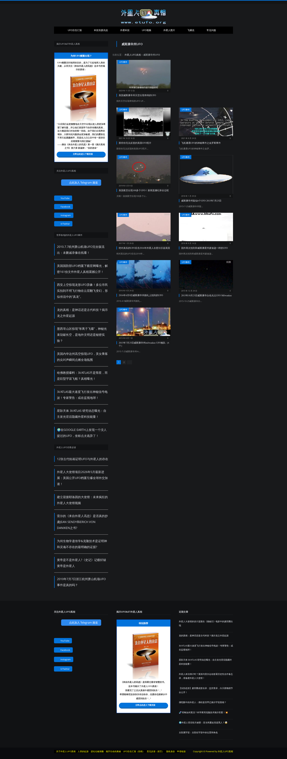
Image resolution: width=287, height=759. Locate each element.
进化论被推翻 (97, 751)
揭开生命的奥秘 (113, 751)
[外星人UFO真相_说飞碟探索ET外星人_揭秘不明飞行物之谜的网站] (143, 15)
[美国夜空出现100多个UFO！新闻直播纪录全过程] (143, 170)
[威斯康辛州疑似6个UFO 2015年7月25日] (206, 175)
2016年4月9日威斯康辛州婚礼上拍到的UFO (141, 295)
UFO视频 (146, 30)
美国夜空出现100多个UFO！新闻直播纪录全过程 (144, 190)
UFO (59, 62)
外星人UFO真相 (133, 54)
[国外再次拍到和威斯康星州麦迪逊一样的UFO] (206, 228)
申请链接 (181, 751)
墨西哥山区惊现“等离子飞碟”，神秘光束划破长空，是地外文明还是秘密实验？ (82, 335)
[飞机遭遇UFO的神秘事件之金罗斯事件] (206, 123)
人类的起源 (83, 751)
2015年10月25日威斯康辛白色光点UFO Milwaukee (206, 295)
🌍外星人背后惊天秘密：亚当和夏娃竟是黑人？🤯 (203, 722)
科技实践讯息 (101, 30)
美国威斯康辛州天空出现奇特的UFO (137, 95)
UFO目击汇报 (75, 30)
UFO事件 (123, 62)
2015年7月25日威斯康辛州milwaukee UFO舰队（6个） (144, 344)
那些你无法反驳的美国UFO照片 (135, 142)
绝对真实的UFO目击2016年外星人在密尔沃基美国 (144, 247)
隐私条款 (170, 751)
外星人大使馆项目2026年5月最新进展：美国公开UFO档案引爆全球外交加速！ (82, 478)
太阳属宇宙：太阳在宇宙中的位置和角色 (198, 732)
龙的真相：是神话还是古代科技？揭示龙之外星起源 (204, 635)
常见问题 (211, 30)
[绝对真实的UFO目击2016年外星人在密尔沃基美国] (143, 228)
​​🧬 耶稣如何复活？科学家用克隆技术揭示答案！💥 (203, 712)
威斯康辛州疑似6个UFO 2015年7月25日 (201, 200)
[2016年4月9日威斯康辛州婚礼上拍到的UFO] (143, 275)
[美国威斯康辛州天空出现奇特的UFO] (143, 75)
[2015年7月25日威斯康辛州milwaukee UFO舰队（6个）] (143, 323)
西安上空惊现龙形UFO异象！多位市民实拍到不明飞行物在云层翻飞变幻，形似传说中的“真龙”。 (82, 291)
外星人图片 (169, 30)
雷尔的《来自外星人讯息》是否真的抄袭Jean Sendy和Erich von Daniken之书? (82, 522)
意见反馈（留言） (155, 751)
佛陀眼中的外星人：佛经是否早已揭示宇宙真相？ (202, 702)
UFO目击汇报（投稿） (134, 751)
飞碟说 (190, 30)
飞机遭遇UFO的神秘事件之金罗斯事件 (201, 142)
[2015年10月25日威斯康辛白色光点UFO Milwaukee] (206, 275)
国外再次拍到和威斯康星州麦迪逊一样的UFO (204, 247)
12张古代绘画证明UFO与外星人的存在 (82, 459)
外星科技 (125, 30)
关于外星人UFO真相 (66, 751)
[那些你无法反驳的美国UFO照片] (143, 123)
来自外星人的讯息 (83, 65)
